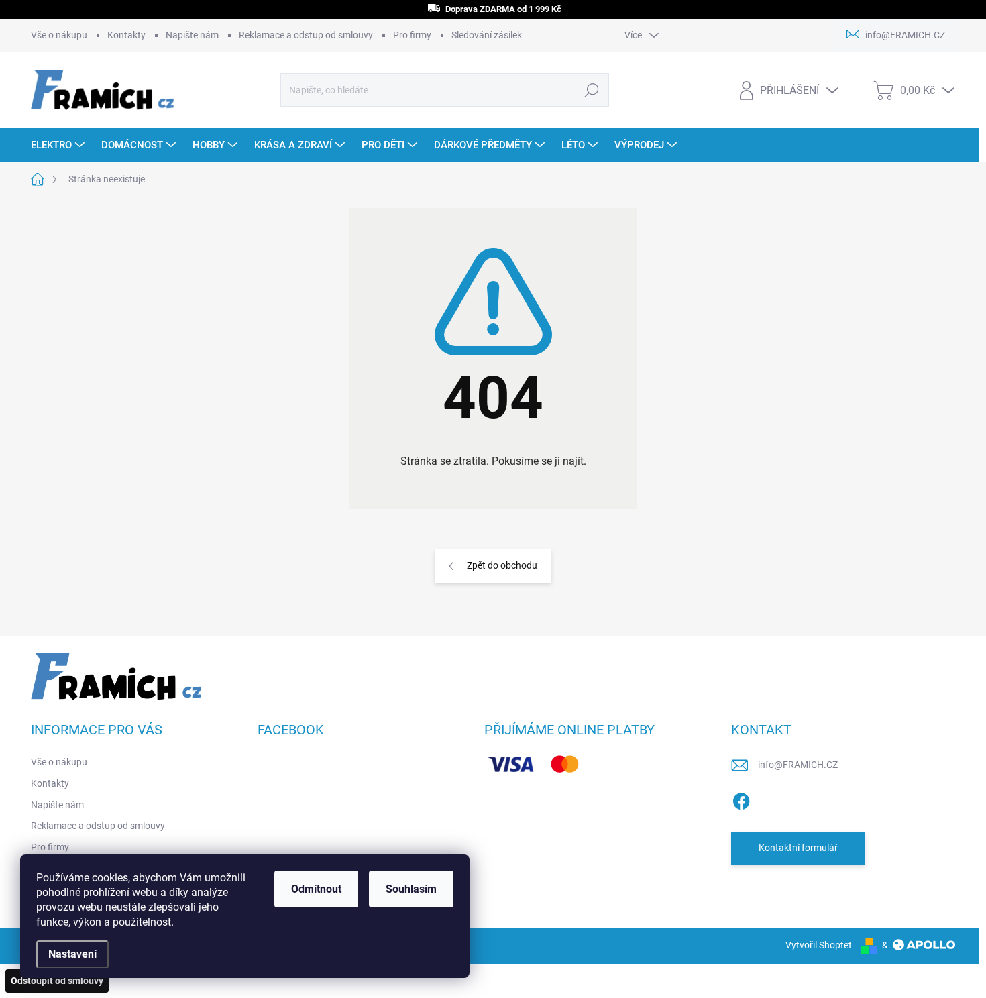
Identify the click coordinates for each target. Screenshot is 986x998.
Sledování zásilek (486, 35)
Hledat (592, 90)
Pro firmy (412, 35)
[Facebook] (741, 799)
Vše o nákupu (59, 35)
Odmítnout (316, 889)
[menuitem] (59, 145)
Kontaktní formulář (798, 847)
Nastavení (72, 954)
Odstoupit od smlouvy (57, 980)
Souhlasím (411, 889)
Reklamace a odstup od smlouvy (306, 35)
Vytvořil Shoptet (818, 945)
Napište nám (192, 35)
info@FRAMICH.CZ (798, 764)
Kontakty (126, 35)
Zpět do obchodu (502, 565)
